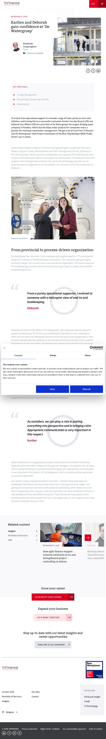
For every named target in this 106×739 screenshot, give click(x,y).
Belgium (10, 712)
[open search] (101, 4)
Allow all (86, 389)
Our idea (36, 692)
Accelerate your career (48, 597)
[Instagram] (14, 733)
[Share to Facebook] (88, 71)
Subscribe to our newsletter (51, 644)
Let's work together (48, 617)
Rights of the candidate (50, 729)
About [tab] (87, 355)
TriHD (87, 701)
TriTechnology (91, 706)
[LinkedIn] (4, 733)
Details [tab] (53, 355)
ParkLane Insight (92, 696)
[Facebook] (9, 733)
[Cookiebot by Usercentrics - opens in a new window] (91, 348)
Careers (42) (8, 692)
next (88, 537)
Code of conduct (95, 729)
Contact (35, 696)
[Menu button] (93, 4)
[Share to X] (93, 71)
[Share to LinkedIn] (98, 71)
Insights (12, 531)
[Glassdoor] (19, 733)
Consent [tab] (18, 355)
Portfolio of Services (18, 535)
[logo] (11, 4)
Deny (52, 389)
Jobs (10, 540)
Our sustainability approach (74, 729)
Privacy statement (29, 729)
